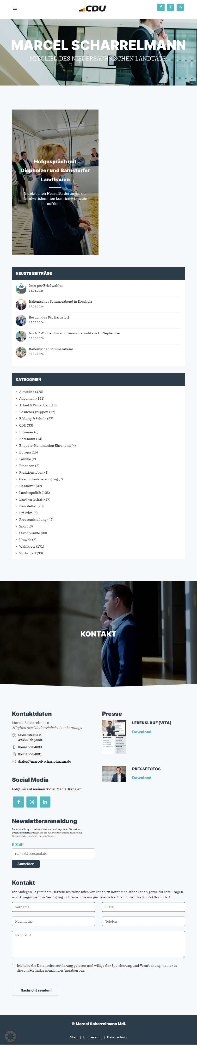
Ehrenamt (27, 439)
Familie (25, 459)
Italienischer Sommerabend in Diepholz (60, 301)
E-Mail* (18, 844)
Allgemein (27, 398)
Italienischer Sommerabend (51, 349)
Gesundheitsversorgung (38, 479)
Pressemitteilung (33, 519)
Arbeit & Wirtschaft (34, 405)
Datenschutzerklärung (24, 832)
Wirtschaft (27, 553)
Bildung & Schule (32, 418)
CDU (22, 425)
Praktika (26, 513)
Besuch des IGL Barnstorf (49, 317)
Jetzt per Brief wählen (46, 285)
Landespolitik (30, 492)
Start (74, 1037)
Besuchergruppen (33, 412)
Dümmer (26, 432)
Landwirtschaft (31, 499)
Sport (23, 526)
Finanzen (26, 466)
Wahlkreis (27, 546)
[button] (10, 1036)
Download (142, 731)
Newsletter (28, 506)
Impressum (92, 1037)
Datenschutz (117, 1037)
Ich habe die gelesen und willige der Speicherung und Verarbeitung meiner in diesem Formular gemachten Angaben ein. (97, 968)
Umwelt (25, 540)
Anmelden (25, 864)
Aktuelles (26, 392)
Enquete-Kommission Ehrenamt (45, 445)
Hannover (27, 486)
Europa (25, 452)
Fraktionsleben (31, 472)
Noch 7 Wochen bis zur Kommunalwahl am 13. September (75, 333)
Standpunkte (29, 533)
